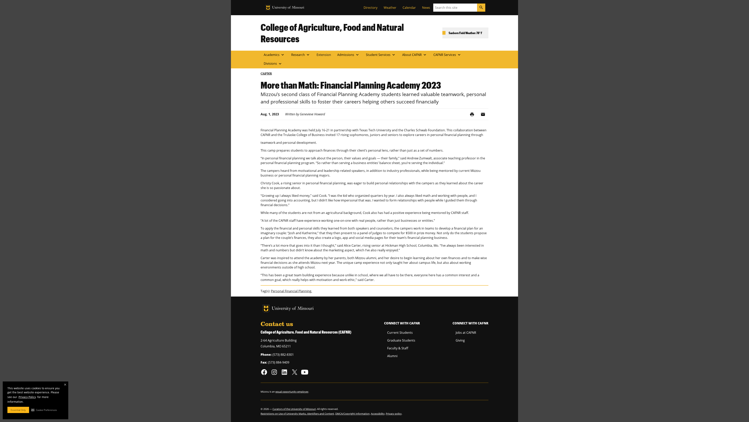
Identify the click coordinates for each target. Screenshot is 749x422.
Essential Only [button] (18, 410)
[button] (44, 410)
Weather (390, 7)
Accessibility (378, 413)
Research (300, 54)
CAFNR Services (447, 54)
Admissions (348, 54)
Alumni (392, 356)
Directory (370, 7)
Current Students (400, 332)
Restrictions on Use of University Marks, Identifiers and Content (297, 413)
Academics (274, 54)
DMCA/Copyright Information (352, 413)
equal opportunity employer (291, 391)
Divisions (273, 63)
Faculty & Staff (397, 348)
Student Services (381, 54)
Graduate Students (401, 340)
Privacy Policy (27, 397)
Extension (324, 55)
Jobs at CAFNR (466, 332)
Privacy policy (394, 413)
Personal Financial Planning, (291, 291)
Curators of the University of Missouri (294, 409)
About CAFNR (414, 54)
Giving (460, 340)
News (426, 7)
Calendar (409, 7)
